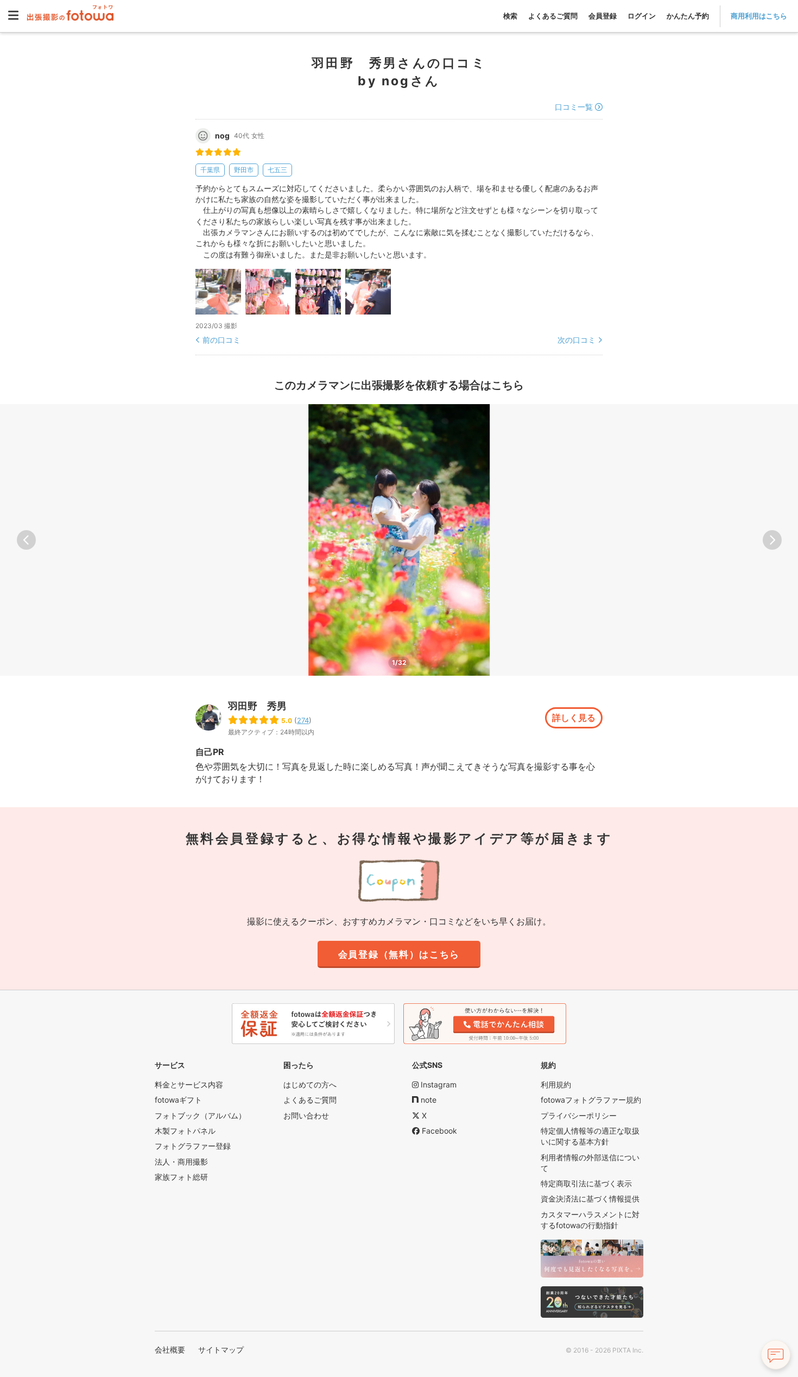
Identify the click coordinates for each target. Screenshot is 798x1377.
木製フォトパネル (185, 1130)
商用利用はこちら (759, 15)
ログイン (642, 15)
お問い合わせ (306, 1115)
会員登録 (602, 15)
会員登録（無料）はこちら (399, 954)
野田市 (244, 170)
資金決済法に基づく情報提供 (590, 1198)
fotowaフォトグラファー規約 (591, 1099)
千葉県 (210, 170)
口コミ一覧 (574, 106)
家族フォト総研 (181, 1176)
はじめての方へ (310, 1084)
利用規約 (556, 1084)
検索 (510, 15)
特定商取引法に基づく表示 (586, 1183)
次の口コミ (577, 339)
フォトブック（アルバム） (200, 1115)
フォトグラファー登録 (193, 1145)
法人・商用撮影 (181, 1161)
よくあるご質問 (553, 15)
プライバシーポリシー (579, 1115)
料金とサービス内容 (189, 1084)
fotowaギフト (178, 1099)
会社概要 (170, 1349)
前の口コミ (221, 339)
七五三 (277, 170)
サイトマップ (221, 1349)
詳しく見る (574, 717)
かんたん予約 (688, 15)
